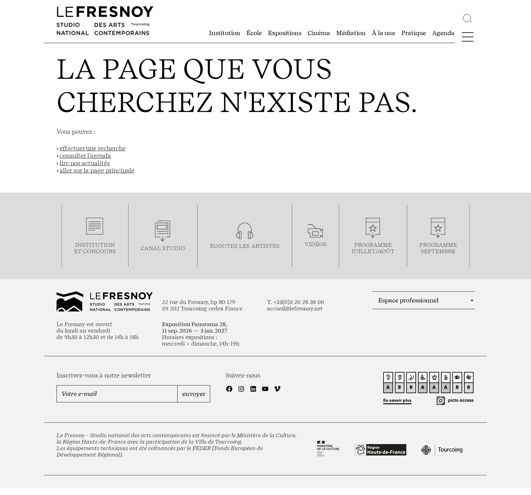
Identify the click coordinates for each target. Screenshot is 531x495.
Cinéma (319, 33)
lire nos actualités (85, 163)
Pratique (413, 33)
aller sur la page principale (97, 170)
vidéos (316, 244)
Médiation (351, 33)
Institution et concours (95, 248)
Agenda (443, 33)
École (254, 33)
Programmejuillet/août (373, 248)
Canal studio (163, 248)
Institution (224, 33)
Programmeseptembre (438, 248)
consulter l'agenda (85, 155)
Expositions (284, 33)
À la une (383, 33)
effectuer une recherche (93, 148)
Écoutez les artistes (245, 246)
